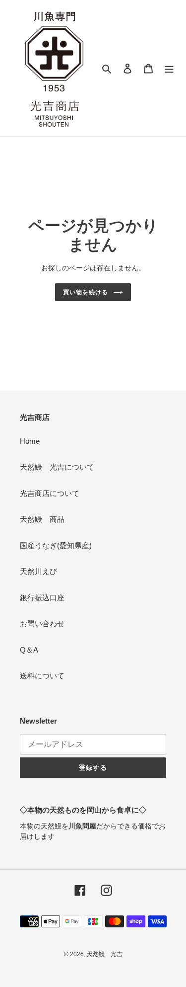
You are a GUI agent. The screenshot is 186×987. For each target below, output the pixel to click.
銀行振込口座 (42, 597)
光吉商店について (49, 493)
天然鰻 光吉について (57, 467)
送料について (42, 675)
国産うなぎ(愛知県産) (56, 545)
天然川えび (38, 571)
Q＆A (29, 650)
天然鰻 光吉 (105, 954)
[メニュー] (169, 68)
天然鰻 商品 (42, 519)
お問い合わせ (42, 623)
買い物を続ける (85, 292)
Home (30, 441)
